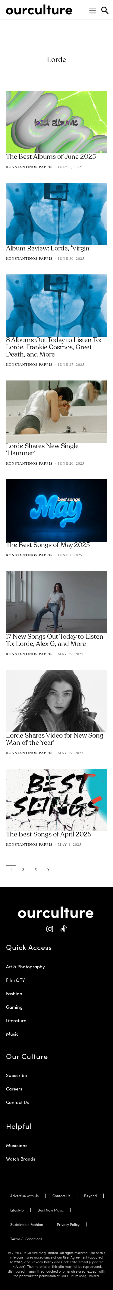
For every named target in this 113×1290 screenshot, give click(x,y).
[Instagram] (50, 929)
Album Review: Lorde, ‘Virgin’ (48, 248)
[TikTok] (63, 929)
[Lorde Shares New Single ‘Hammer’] (56, 411)
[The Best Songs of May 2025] (56, 510)
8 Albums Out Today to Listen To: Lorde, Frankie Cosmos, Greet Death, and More (53, 347)
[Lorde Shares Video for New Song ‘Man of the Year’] (56, 701)
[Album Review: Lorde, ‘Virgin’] (56, 214)
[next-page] (48, 870)
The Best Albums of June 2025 (51, 157)
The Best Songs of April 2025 (48, 834)
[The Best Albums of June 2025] (56, 122)
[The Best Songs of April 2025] (56, 800)
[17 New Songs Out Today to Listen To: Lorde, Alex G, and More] (56, 602)
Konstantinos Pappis (29, 166)
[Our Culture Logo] (39, 9)
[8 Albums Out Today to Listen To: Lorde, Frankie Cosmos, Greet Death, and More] (56, 305)
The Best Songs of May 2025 (48, 545)
